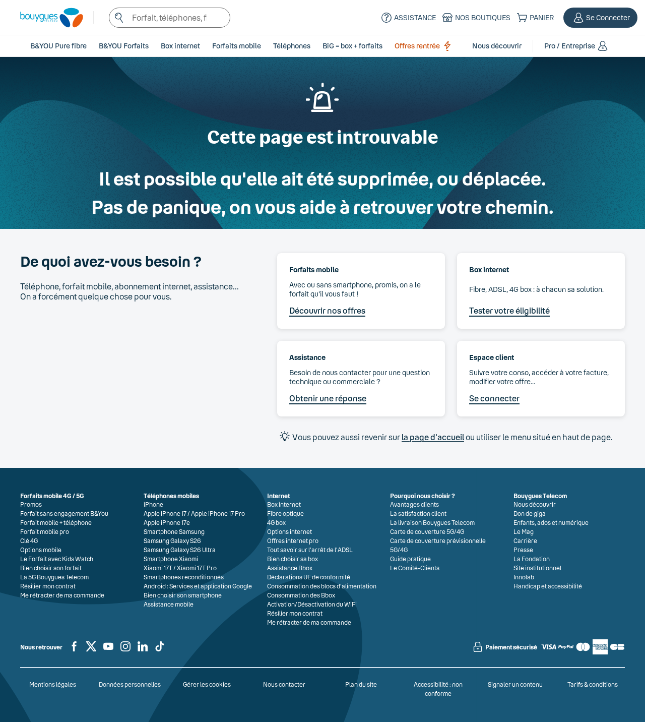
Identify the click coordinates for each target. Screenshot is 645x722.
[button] (600, 18)
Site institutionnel (537, 567)
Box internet (284, 504)
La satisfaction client (418, 513)
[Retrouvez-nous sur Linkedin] (142, 650)
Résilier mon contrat (48, 585)
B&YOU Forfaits (124, 45)
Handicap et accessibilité (547, 585)
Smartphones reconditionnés (184, 576)
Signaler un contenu (515, 684)
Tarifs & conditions (592, 684)
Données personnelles (130, 684)
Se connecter (494, 398)
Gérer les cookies (207, 684)
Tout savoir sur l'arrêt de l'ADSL (310, 549)
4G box (276, 522)
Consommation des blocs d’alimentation (321, 585)
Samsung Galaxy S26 (172, 540)
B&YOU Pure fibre (58, 45)
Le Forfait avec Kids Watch (56, 558)
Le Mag (523, 531)
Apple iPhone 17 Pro (218, 513)
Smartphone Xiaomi (171, 558)
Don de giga (529, 513)
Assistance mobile (169, 604)
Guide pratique (410, 558)
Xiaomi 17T (158, 567)
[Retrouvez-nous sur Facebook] (74, 650)
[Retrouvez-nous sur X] (91, 650)
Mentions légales (52, 684)
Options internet (289, 531)
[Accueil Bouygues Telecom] (46, 17)
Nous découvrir (534, 504)
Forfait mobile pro (44, 531)
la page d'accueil (433, 437)
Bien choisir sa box (292, 558)
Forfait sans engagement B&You (64, 513)
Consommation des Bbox (301, 594)
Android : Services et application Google (198, 585)
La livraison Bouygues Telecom (432, 522)
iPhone (153, 504)
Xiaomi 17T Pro (197, 567)
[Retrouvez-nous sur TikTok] (159, 650)
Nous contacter (284, 684)
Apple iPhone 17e (167, 522)
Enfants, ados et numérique (551, 522)
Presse (523, 549)
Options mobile (40, 549)
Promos (31, 504)
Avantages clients (414, 504)
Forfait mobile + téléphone (56, 522)
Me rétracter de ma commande (62, 594)
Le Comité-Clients (414, 567)
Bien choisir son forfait (51, 567)
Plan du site (361, 684)
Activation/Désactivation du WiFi (312, 604)
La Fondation (531, 558)
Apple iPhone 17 (165, 513)
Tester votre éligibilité (509, 310)
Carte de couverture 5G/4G (427, 531)
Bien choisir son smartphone (183, 594)
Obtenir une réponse (327, 398)
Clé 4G (29, 540)
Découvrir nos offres (327, 310)
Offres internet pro (292, 540)
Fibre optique (285, 513)
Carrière (525, 540)
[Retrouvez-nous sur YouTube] (108, 650)
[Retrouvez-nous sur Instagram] (125, 650)
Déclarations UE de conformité (308, 576)
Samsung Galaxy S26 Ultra (180, 549)
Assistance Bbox (289, 567)
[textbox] (169, 18)
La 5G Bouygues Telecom (54, 576)
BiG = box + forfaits (352, 45)
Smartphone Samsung (174, 531)
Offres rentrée (417, 45)
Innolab (523, 576)
